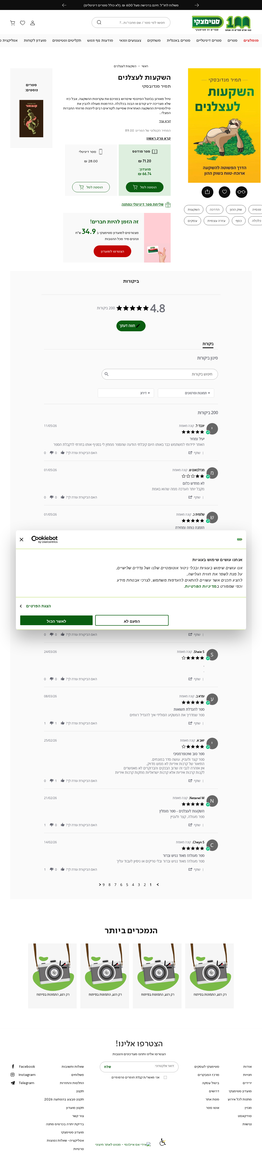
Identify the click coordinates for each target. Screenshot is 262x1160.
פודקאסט (245, 1115)
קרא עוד (165, 121)
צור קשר (78, 1115)
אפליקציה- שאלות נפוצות (65, 1140)
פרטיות (78, 1148)
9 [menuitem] (104, 884)
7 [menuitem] (115, 884)
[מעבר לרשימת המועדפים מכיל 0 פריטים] (22, 23)
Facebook (27, 1066)
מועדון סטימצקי (240, 1091)
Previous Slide (188, 125)
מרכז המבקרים (208, 1074)
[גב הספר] (241, 192)
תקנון (80, 1091)
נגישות (247, 1124)
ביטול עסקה (210, 1083)
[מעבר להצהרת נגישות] (163, 1144)
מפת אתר (212, 1099)
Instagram (27, 1074)
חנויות (247, 1074)
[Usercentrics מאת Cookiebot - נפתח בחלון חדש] (53, 539)
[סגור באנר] (21, 539)
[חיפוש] (99, 22)
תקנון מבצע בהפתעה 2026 (64, 1099)
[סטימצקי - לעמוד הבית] (221, 31)
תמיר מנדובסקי (156, 86)
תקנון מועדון (75, 1107)
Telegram (26, 1083)
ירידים (247, 1083)
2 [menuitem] (145, 884)
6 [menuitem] (121, 884)
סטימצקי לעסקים (206, 1066)
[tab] (131, 281)
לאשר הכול (56, 621)
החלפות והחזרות (72, 1083)
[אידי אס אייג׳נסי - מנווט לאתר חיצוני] (123, 1144)
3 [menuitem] (139, 884)
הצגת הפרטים (38, 606)
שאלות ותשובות (73, 1066)
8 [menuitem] (109, 884)
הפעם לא (132, 621)
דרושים (214, 1091)
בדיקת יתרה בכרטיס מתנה (65, 1124)
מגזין (248, 1107)
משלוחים (77, 1074)
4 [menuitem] (133, 884)
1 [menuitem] (151, 884)
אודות (247, 1066)
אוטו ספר (212, 1107)
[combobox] (126, 393)
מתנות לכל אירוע (240, 1099)
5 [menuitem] (127, 884)
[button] (251, 41)
